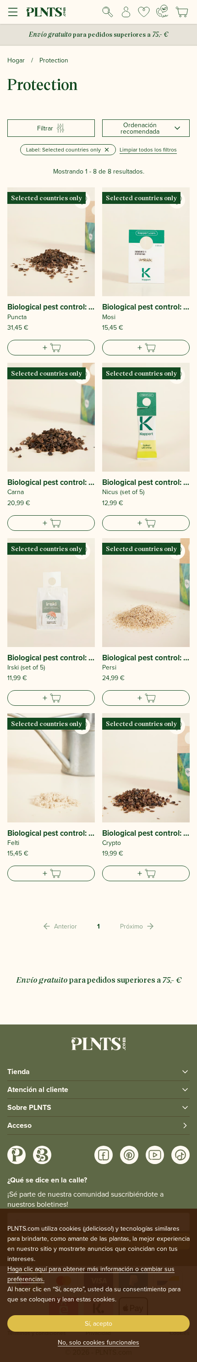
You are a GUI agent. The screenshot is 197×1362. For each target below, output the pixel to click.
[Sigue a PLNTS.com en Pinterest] (129, 1155)
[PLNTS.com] (46, 12)
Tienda (18, 1071)
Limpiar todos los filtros (148, 149)
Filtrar (45, 128)
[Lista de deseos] (144, 12)
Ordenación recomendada (139, 128)
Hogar (16, 60)
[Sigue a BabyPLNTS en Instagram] (42, 1155)
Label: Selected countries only (63, 149)
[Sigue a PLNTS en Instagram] (16, 1155)
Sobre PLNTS (29, 1107)
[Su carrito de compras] (182, 12)
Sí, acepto (98, 1323)
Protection (53, 60)
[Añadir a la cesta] (51, 347)
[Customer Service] (162, 11)
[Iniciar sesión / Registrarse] (126, 12)
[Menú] (13, 12)
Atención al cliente (37, 1089)
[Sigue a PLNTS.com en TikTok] (180, 1155)
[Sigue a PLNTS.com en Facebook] (103, 1155)
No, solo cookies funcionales (98, 1342)
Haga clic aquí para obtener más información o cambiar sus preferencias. (91, 1273)
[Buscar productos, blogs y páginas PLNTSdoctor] (107, 12)
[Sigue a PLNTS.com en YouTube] (155, 1155)
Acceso (19, 1125)
